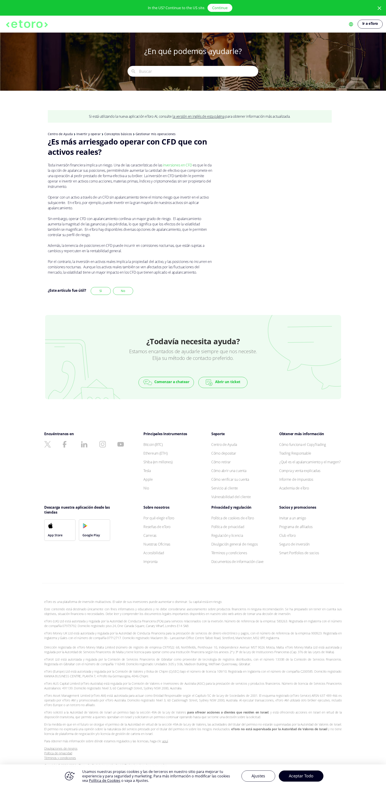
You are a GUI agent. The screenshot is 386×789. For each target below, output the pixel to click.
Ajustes (258, 776)
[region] (193, 776)
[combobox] (198, 71)
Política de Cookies (104, 780)
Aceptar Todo (301, 776)
